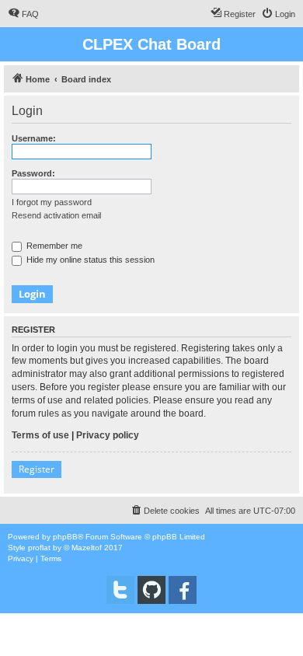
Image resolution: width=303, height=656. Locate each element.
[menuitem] (23, 14)
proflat (39, 547)
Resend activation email (56, 215)
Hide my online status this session (89, 259)
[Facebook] (183, 590)
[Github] (151, 590)
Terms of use (40, 435)
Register (36, 469)
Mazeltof (86, 547)
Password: (33, 173)
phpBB (65, 536)
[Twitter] (120, 590)
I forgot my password (52, 202)
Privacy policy (107, 435)
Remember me (53, 245)
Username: (34, 138)
